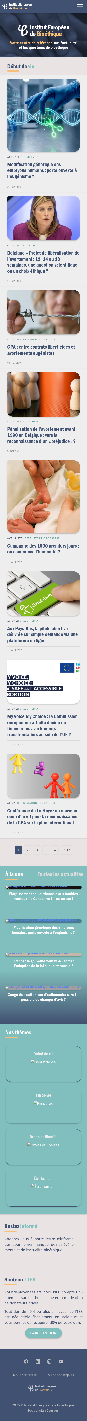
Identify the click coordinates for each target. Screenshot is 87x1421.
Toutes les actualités (60, 874)
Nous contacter (25, 1374)
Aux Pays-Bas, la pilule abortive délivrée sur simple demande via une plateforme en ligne (42, 634)
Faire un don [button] (43, 1332)
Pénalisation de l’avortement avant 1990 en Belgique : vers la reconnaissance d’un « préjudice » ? (41, 435)
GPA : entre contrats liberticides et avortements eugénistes (41, 350)
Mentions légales (61, 1374)
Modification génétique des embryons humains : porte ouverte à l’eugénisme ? (42, 170)
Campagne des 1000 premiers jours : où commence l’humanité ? (43, 548)
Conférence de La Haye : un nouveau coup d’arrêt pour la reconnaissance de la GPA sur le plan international (42, 816)
